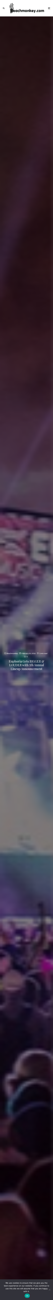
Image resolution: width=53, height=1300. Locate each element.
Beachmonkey (12, 653)
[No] (49, 1289)
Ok (27, 1296)
